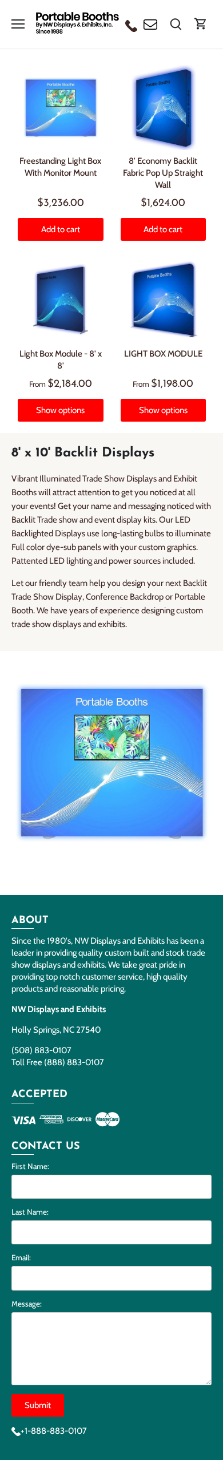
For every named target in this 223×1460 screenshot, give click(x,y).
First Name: (30, 1166)
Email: (21, 1257)
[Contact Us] (150, 23)
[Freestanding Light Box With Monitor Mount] (60, 108)
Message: (26, 1303)
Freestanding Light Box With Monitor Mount (60, 167)
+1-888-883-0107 (54, 1431)
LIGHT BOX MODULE (163, 354)
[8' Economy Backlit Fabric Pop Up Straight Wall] (163, 108)
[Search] (175, 23)
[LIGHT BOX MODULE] (163, 300)
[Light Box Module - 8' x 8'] (60, 300)
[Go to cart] (201, 23)
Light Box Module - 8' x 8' (60, 360)
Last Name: (30, 1211)
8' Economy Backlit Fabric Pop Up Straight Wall (163, 173)
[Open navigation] (18, 24)
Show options (60, 410)
